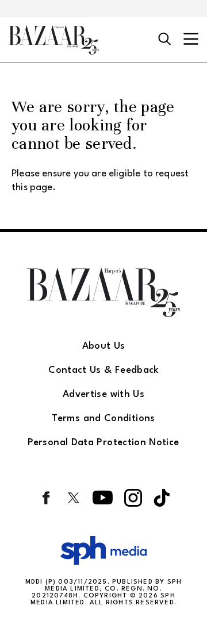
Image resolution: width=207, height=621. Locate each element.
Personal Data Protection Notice (103, 443)
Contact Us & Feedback (103, 370)
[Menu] (190, 40)
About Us (103, 346)
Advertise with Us (103, 394)
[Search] (165, 40)
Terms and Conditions (103, 418)
